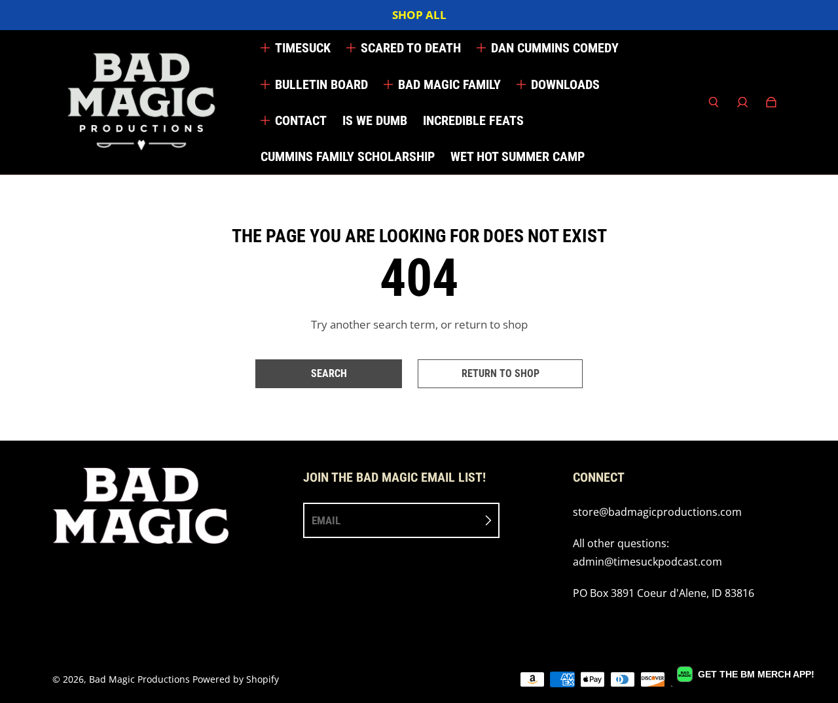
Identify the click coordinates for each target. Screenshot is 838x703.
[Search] (713, 102)
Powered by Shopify (235, 679)
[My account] (742, 102)
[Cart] (771, 102)
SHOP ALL (419, 14)
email (326, 520)
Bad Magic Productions (139, 679)
